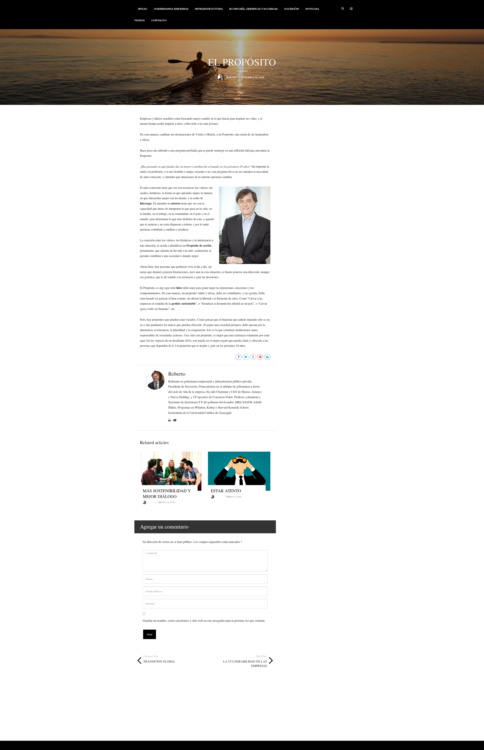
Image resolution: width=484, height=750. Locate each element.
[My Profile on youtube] (175, 420)
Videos (139, 20)
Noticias (312, 8)
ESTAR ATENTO (226, 490)
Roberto (176, 373)
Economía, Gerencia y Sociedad (253, 8)
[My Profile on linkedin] (170, 420)
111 (232, 357)
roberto (231, 77)
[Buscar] (342, 9)
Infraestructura (209, 8)
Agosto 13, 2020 (166, 502)
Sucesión (291, 8)
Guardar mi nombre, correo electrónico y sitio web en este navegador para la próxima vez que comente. (204, 620)
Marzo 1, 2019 (233, 496)
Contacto (159, 20)
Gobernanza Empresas (171, 8)
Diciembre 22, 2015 (252, 77)
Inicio (142, 8)
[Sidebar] (351, 9)
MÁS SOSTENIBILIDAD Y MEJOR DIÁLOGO (167, 493)
